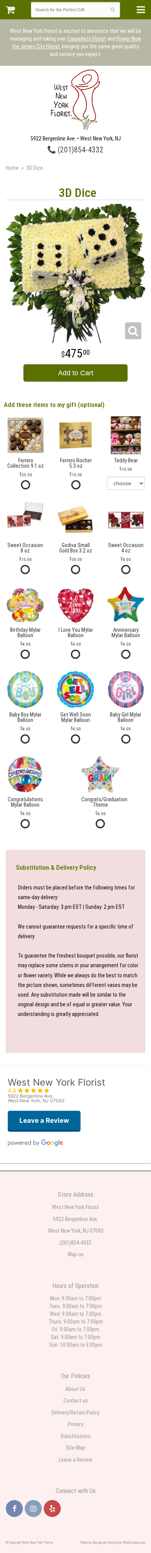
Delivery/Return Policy (75, 1412)
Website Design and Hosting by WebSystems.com (113, 1542)
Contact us (75, 1400)
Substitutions (75, 1436)
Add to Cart (75, 373)
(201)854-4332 (79, 149)
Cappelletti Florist (86, 39)
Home (12, 168)
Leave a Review (75, 1460)
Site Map (75, 1448)
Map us (76, 1254)
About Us (75, 1389)
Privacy (76, 1424)
